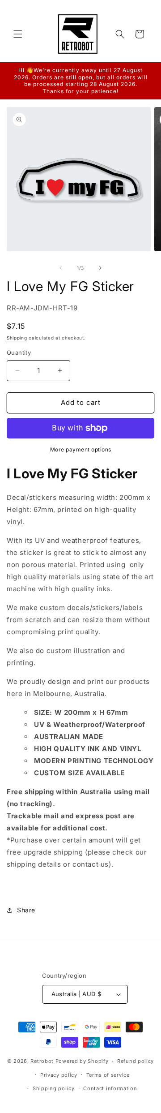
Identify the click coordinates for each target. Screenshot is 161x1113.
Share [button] (26, 910)
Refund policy (135, 1061)
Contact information (110, 1088)
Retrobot (42, 1061)
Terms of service (108, 1075)
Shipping (17, 337)
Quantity (19, 352)
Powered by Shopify (82, 1061)
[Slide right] (100, 268)
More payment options (80, 449)
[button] (18, 34)
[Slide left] (61, 268)
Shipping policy (54, 1088)
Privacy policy (58, 1075)
